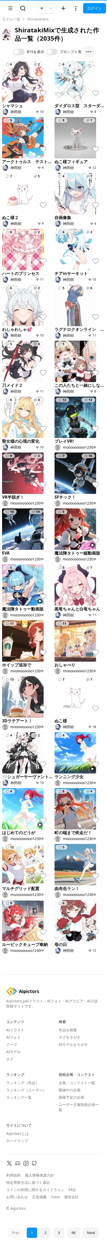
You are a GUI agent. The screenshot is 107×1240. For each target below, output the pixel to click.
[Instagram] (26, 1163)
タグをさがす (70, 1037)
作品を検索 (68, 1029)
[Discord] (18, 1163)
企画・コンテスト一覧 (77, 1082)
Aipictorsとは (17, 1133)
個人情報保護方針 (39, 1175)
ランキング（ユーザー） (26, 1090)
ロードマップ (17, 1140)
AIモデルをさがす (73, 1044)
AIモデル (13, 1051)
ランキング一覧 (19, 1097)
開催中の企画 (70, 1090)
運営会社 (71, 1196)
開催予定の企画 (71, 1097)
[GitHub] (34, 1163)
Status (55, 1197)
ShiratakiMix (38, 19)
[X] (9, 1163)
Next (91, 1232)
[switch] (19, 52)
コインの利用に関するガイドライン (35, 1189)
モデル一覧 (11, 19)
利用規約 (13, 1175)
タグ (10, 1058)
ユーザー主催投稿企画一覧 (79, 1107)
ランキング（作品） (22, 1082)
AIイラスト (15, 1029)
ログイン (94, 8)
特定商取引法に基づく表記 (28, 1182)
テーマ (11, 1044)
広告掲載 (39, 1196)
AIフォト (13, 1037)
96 (73, 1232)
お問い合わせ (17, 1196)
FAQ (72, 1189)
